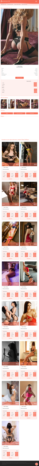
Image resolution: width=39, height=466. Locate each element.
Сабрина (3, 244)
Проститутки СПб (3, 4)
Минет (7, 113)
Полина (21, 164)
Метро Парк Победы (17, 4)
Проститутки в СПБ (6, 1)
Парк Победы (20, 66)
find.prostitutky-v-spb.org (17, 463)
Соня (3, 164)
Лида (3, 443)
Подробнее (10, 218)
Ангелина (22, 363)
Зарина (3, 204)
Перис (3, 403)
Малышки (4, 323)
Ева (21, 204)
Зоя (21, 244)
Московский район (10, 4)
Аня (3, 363)
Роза (21, 323)
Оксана (21, 403)
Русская (36, 74)
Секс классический (19, 113)
